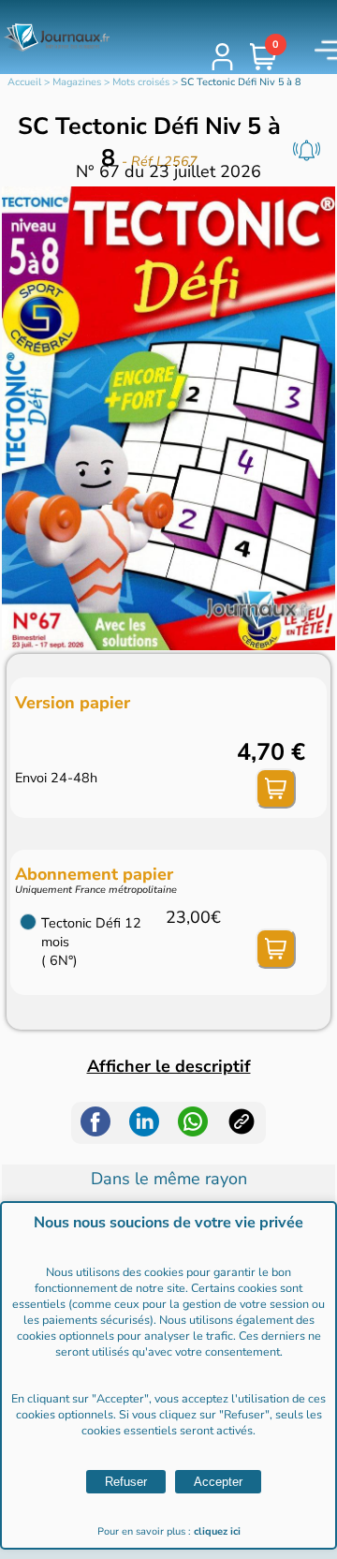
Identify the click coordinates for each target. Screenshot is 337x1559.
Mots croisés (140, 82)
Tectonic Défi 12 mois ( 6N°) (91, 941)
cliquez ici (217, 1531)
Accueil (24, 82)
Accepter (218, 1482)
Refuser (126, 1482)
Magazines (76, 82)
